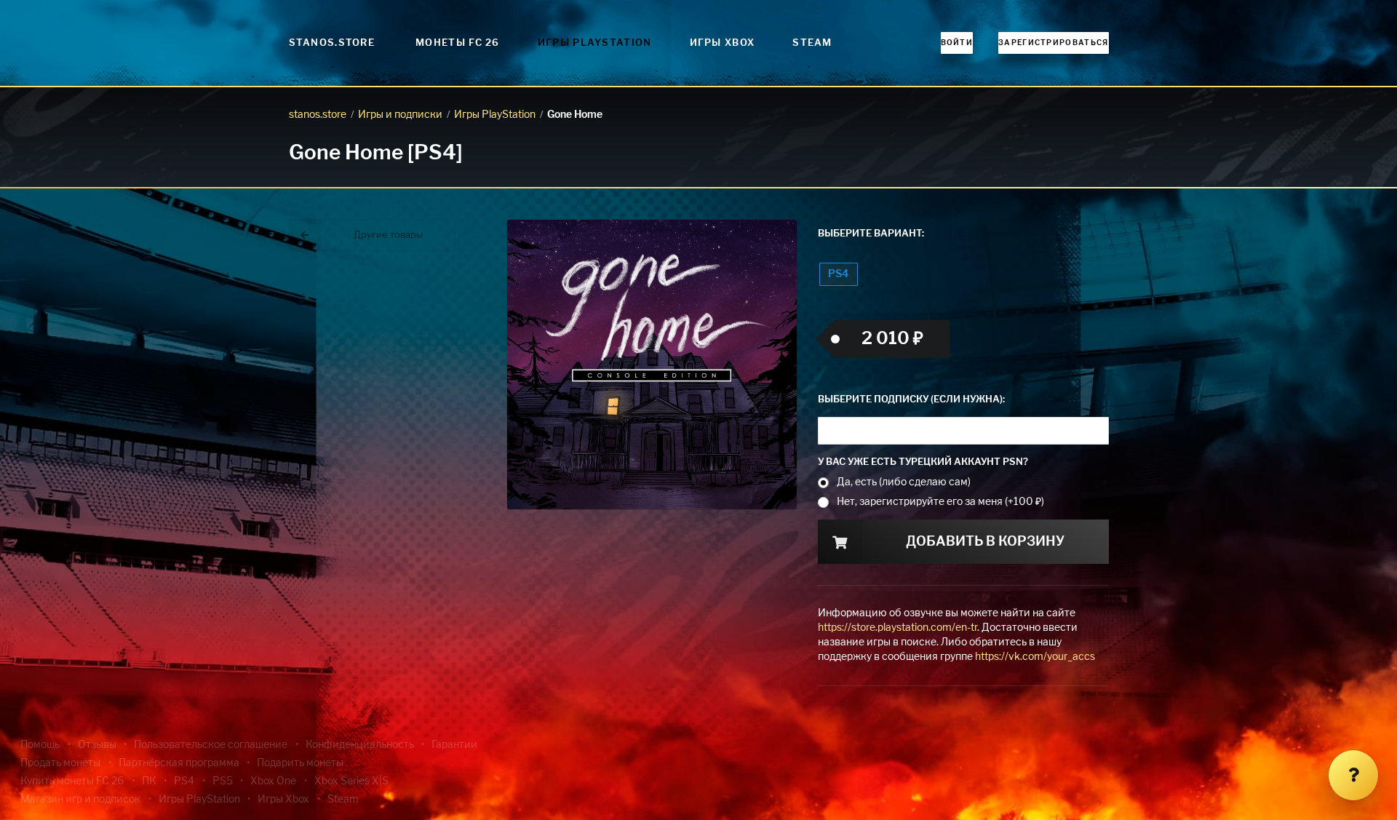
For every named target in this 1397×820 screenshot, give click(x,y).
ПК (149, 781)
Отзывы (97, 745)
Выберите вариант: (871, 234)
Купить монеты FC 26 (72, 781)
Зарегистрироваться (1053, 43)
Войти (957, 43)
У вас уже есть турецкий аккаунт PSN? (923, 462)
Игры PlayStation (595, 43)
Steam (812, 43)
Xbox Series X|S (351, 781)
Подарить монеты (300, 763)
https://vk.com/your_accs (1035, 657)
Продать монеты (60, 763)
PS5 (222, 781)
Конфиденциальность (360, 745)
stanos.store (317, 115)
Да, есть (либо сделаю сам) (904, 482)
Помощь (40, 745)
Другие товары (388, 235)
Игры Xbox (722, 43)
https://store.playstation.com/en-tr (897, 628)
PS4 (838, 274)
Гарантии (454, 745)
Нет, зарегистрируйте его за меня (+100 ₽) (940, 502)
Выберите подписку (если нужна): (911, 400)
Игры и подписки (400, 115)
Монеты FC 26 (457, 43)
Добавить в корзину (985, 542)
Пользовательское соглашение (210, 745)
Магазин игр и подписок (80, 800)
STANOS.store (332, 43)
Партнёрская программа (179, 763)
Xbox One (273, 781)
